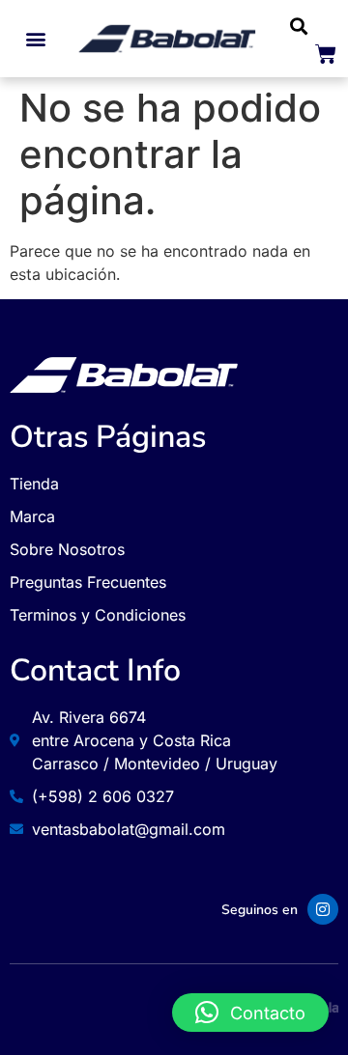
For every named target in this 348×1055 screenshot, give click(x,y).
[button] (36, 39)
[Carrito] (325, 54)
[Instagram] (322, 909)
